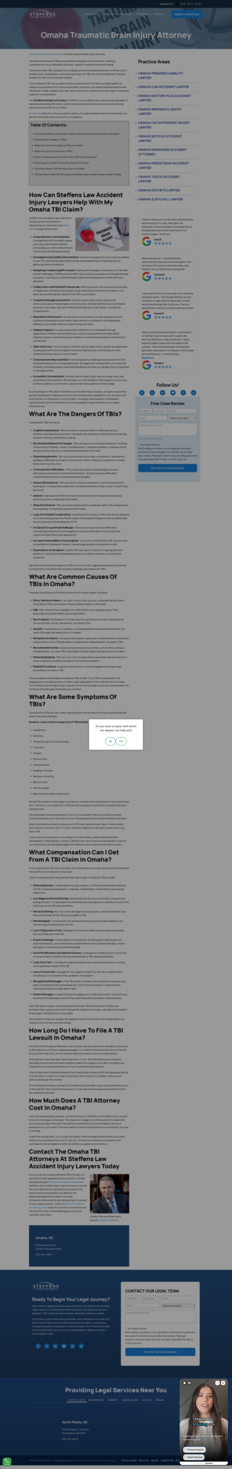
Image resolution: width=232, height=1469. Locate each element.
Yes (121, 741)
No (110, 741)
